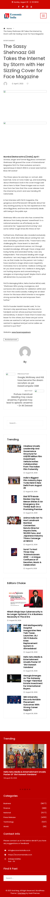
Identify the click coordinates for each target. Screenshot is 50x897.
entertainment (11, 340)
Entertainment (9, 40)
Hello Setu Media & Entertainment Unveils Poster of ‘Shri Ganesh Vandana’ (32, 662)
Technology (25, 822)
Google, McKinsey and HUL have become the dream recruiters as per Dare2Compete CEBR (31, 380)
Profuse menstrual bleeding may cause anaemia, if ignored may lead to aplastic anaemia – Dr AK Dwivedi (19, 398)
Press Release (25, 817)
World (25, 826)
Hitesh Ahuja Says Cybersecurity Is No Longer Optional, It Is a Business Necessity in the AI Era (25, 614)
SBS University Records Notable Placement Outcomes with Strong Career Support (32, 703)
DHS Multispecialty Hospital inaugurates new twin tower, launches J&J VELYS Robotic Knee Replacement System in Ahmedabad (32, 637)
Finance (25, 808)
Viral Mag (22, 893)
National (25, 812)
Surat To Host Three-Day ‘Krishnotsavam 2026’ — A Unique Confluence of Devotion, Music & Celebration (32, 557)
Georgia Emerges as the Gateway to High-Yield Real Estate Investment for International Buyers (33, 682)
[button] (20, 789)
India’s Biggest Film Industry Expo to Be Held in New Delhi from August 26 (32, 482)
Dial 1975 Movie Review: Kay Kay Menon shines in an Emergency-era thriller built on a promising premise (33, 503)
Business (25, 803)
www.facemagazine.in (21, 332)
